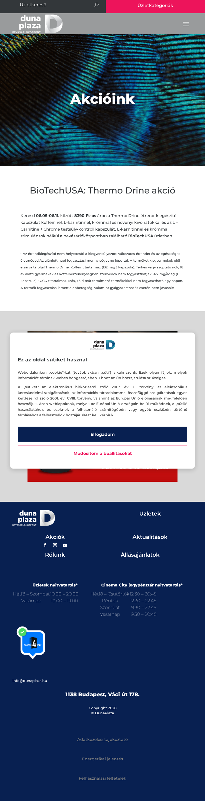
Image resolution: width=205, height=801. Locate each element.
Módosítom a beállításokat (103, 453)
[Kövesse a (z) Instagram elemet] (55, 545)
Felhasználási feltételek (102, 778)
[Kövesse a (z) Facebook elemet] (45, 545)
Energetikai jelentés (102, 759)
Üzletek (150, 513)
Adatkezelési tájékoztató (102, 739)
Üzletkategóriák (155, 5)
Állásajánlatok (140, 554)
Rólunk (55, 554)
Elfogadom (102, 434)
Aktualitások (150, 537)
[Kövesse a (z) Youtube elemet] (65, 545)
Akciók (55, 537)
